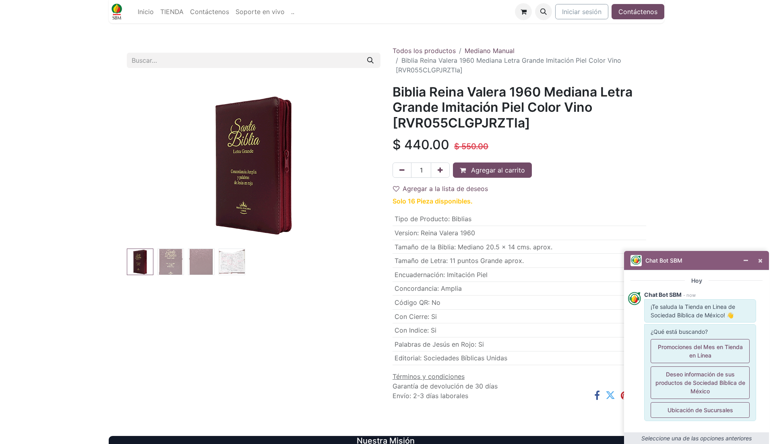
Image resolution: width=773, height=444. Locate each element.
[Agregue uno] (440, 170)
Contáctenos (637, 12)
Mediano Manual (490, 51)
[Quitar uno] (402, 170)
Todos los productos (424, 51)
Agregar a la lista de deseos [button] (445, 189)
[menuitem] (145, 12)
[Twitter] (610, 395)
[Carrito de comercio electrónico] (523, 11)
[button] (543, 11)
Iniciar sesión (581, 12)
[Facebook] (597, 395)
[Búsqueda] (370, 60)
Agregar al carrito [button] (497, 170)
